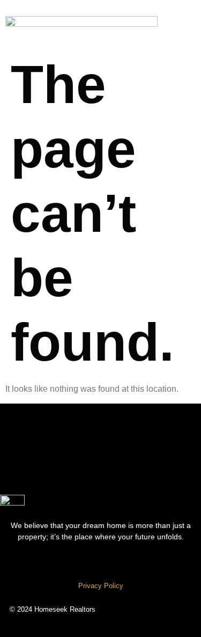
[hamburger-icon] (182, 24)
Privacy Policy (100, 586)
